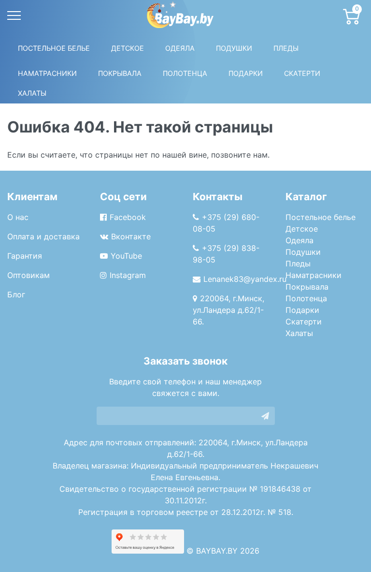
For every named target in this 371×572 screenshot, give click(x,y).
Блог (16, 294)
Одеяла (180, 48)
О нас (18, 217)
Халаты (32, 93)
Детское (127, 48)
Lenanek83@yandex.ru (244, 279)
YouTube (126, 256)
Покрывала (306, 287)
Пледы (298, 263)
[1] (265, 416)
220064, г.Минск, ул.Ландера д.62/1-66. (228, 309)
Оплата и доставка (43, 236)
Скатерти (303, 321)
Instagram (128, 275)
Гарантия (24, 256)
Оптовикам (28, 275)
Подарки (302, 310)
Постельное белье (54, 48)
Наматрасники (313, 275)
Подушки (234, 48)
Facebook (128, 217)
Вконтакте (131, 236)
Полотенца (185, 73)
